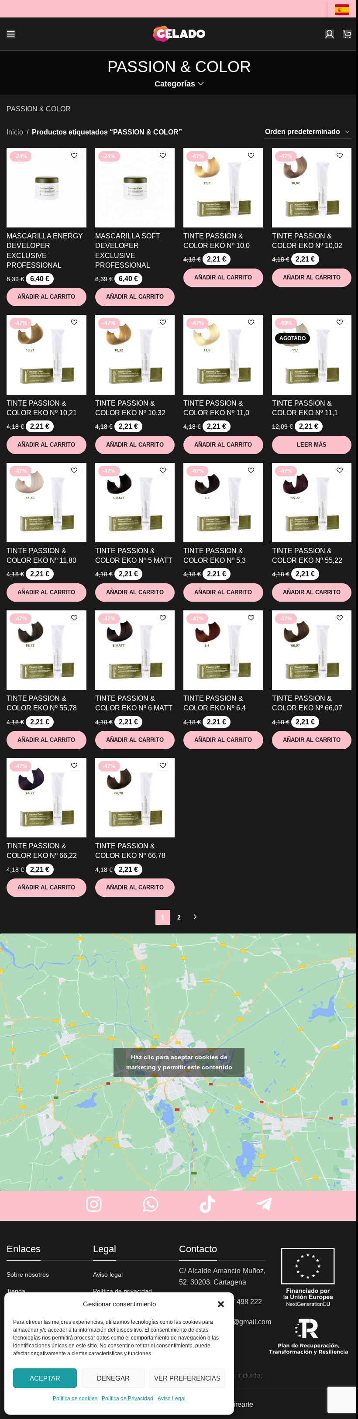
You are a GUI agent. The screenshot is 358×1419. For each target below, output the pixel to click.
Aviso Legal (172, 1398)
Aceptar (45, 1378)
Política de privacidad (122, 1291)
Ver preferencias (187, 1378)
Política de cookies (75, 1398)
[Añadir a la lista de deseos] (74, 156)
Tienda (16, 1291)
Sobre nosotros (28, 1274)
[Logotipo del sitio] (179, 33)
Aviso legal (108, 1274)
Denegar (113, 1378)
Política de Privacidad (127, 1398)
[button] (221, 1304)
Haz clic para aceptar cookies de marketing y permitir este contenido (179, 1062)
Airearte (241, 1404)
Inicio (15, 132)
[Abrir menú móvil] (11, 34)
